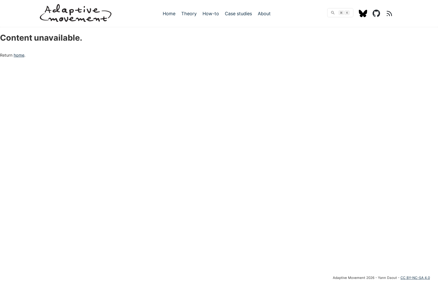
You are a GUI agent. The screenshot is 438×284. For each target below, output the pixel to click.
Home (169, 13)
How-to (211, 13)
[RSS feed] (389, 15)
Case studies (238, 13)
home (19, 55)
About (264, 13)
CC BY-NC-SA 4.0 (415, 278)
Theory (189, 13)
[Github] (376, 15)
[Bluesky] (363, 15)
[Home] (76, 20)
